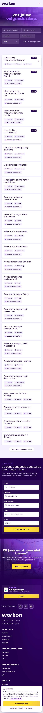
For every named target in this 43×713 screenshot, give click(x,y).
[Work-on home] (8, 3)
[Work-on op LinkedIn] (31, 606)
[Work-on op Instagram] (26, 606)
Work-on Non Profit (8, 671)
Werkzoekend (6, 636)
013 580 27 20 (11, 623)
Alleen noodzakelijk (16, 708)
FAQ (3, 659)
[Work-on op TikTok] (20, 606)
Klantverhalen (6, 668)
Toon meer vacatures (21, 449)
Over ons (5, 643)
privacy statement (16, 698)
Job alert (5, 655)
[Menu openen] (40, 3)
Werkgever (5, 639)
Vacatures (5, 633)
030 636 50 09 (12, 620)
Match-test (5, 652)
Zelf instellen (29, 708)
